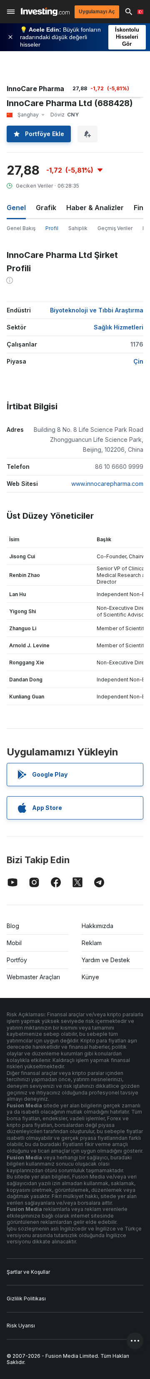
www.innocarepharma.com (107, 483)
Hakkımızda (97, 925)
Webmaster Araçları (33, 976)
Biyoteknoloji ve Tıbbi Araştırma (96, 310)
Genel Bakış (21, 228)
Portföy (17, 959)
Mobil (14, 942)
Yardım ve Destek (106, 959)
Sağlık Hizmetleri (118, 327)
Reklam (92, 942)
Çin (138, 361)
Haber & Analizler (95, 207)
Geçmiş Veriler (115, 228)
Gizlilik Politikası (26, 1298)
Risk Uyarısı (21, 1325)
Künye (90, 976)
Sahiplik (78, 228)
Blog (13, 925)
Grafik (46, 207)
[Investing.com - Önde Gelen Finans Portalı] (45, 11)
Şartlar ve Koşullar (28, 1272)
